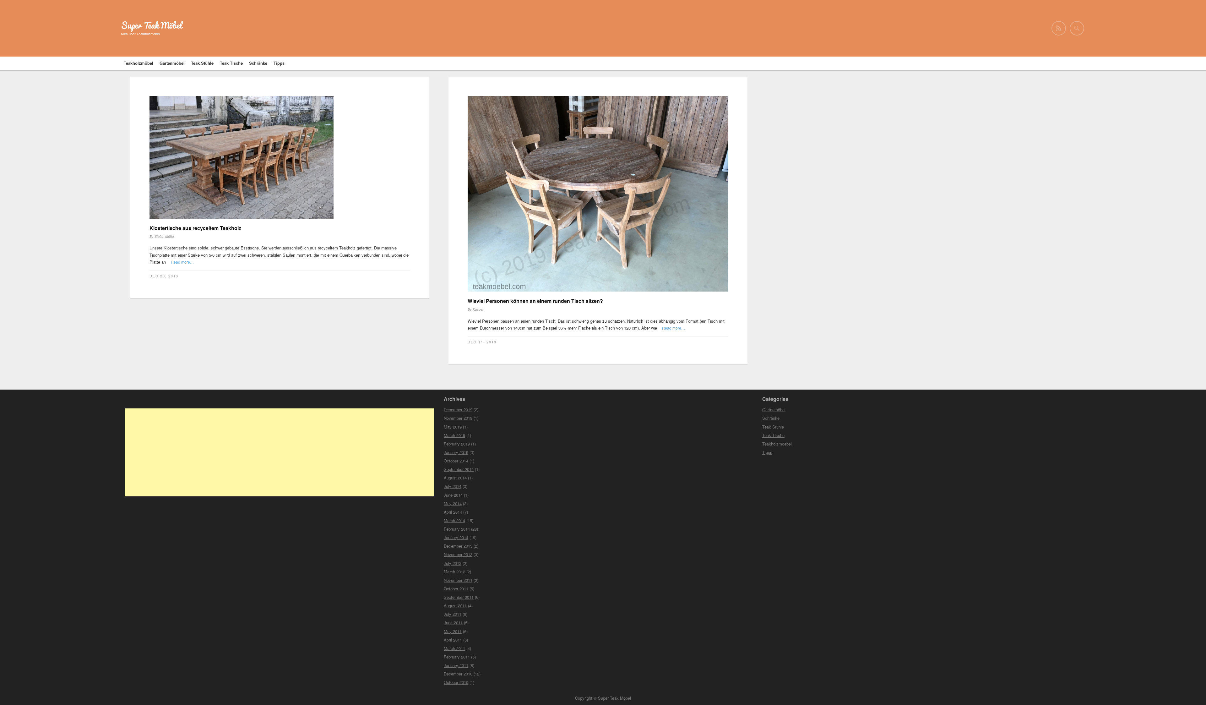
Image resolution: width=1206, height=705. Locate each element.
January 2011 (456, 665)
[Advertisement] (279, 452)
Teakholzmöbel (138, 63)
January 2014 (456, 537)
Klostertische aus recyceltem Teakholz (195, 228)
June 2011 (453, 623)
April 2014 (453, 512)
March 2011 (454, 648)
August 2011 (455, 606)
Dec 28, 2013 (163, 275)
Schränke (258, 63)
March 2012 (454, 572)
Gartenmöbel (172, 63)
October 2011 (456, 589)
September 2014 (459, 469)
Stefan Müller (164, 236)
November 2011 (458, 580)
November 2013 (458, 554)
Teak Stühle (202, 63)
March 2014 (454, 520)
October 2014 (456, 461)
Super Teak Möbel (151, 25)
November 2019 (458, 418)
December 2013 (458, 546)
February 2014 (457, 529)
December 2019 (458, 410)
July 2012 (452, 563)
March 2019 (454, 435)
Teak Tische (231, 63)
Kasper (478, 309)
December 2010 (458, 674)
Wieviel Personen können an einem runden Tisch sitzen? (535, 300)
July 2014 (452, 486)
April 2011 (453, 640)
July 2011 (452, 614)
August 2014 (455, 478)
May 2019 (453, 427)
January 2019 (456, 452)
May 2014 (453, 503)
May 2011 (453, 631)
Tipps (279, 63)
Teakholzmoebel (777, 444)
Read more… (182, 262)
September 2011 (459, 597)
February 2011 (457, 657)
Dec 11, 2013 (482, 341)
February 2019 (457, 444)
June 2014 (453, 495)
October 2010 (456, 682)
